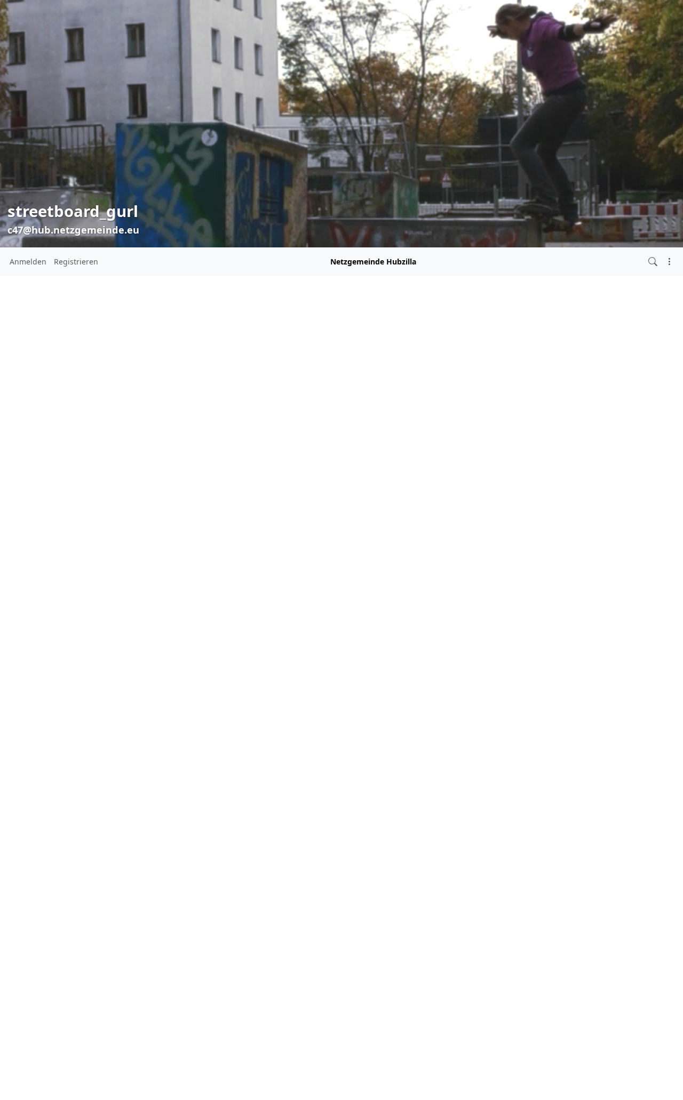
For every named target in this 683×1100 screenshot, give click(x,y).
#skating (53, 740)
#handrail (40, 692)
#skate (68, 725)
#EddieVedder (34, 681)
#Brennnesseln (96, 657)
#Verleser (78, 778)
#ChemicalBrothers (51, 669)
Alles (23, 501)
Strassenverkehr (44, 613)
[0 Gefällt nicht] (197, 595)
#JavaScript (77, 692)
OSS (22, 594)
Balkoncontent (281, 346)
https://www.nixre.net (46, 457)
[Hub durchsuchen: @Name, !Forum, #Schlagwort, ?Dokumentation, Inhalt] (653, 261)
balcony (29, 520)
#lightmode (39, 709)
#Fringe (74, 681)
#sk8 (36, 725)
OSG (22, 576)
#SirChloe (120, 709)
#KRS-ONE (115, 692)
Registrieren (76, 261)
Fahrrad (29, 538)
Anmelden (28, 261)
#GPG (98, 681)
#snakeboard (95, 740)
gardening (34, 557)
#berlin (50, 655)
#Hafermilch (128, 681)
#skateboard (111, 727)
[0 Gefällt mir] (173, 682)
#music (81, 707)
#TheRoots (112, 766)
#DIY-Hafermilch (113, 669)
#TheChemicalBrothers (50, 766)
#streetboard (78, 752)
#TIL (140, 766)
